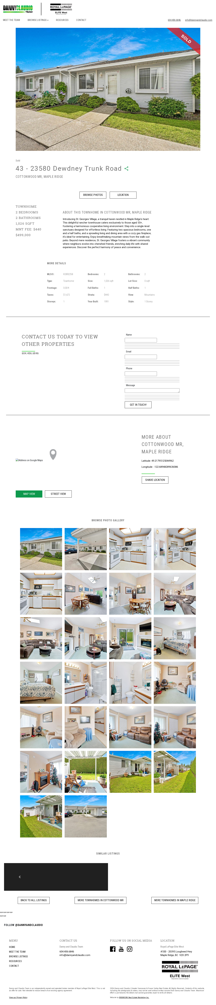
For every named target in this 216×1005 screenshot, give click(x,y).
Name (129, 334)
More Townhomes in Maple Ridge (174, 896)
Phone (129, 368)
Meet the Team (11, 20)
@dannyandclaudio (29, 921)
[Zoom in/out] (11, 908)
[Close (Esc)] (1, 908)
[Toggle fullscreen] (7, 908)
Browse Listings (18, 953)
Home (12, 943)
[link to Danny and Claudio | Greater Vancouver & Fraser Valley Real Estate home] (50, 9)
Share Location (155, 480)
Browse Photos (93, 195)
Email (128, 351)
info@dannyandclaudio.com (198, 20)
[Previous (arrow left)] (1, 912)
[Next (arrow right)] (4, 912)
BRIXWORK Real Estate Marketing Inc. (134, 994)
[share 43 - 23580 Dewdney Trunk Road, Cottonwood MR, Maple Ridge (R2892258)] (126, 168)
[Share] (4, 908)
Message (130, 385)
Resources (62, 20)
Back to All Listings (34, 896)
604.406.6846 (174, 20)
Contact (81, 20)
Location (123, 195)
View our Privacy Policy (18, 994)
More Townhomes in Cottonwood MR (101, 896)
